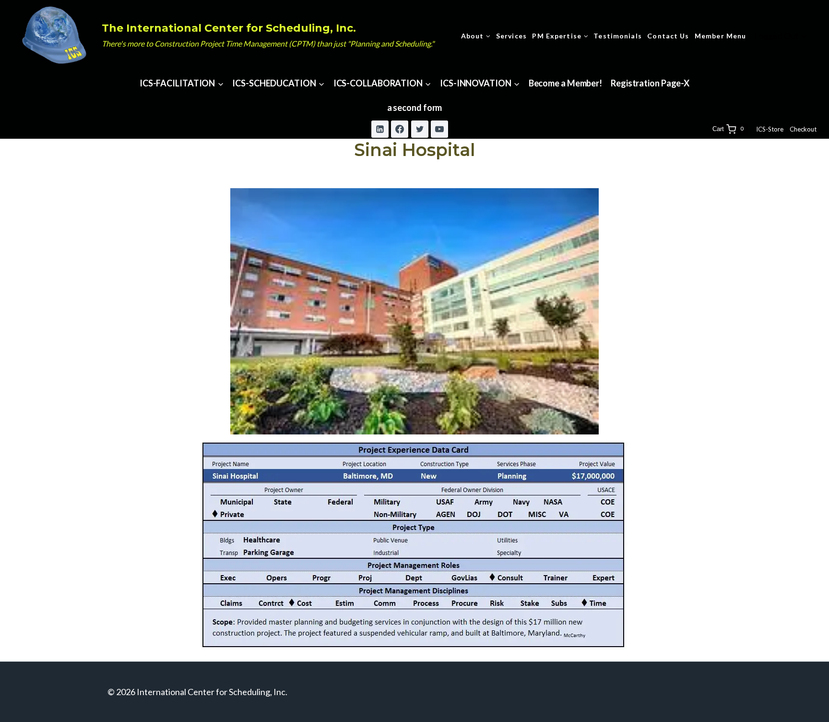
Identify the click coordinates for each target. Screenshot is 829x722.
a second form (414, 107)
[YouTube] (439, 129)
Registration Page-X (650, 83)
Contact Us (668, 36)
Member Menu (720, 36)
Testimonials (617, 36)
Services (511, 36)
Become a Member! (565, 83)
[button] (803, 35)
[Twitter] (419, 129)
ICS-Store (769, 129)
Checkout (803, 129)
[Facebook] (399, 129)
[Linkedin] (380, 129)
